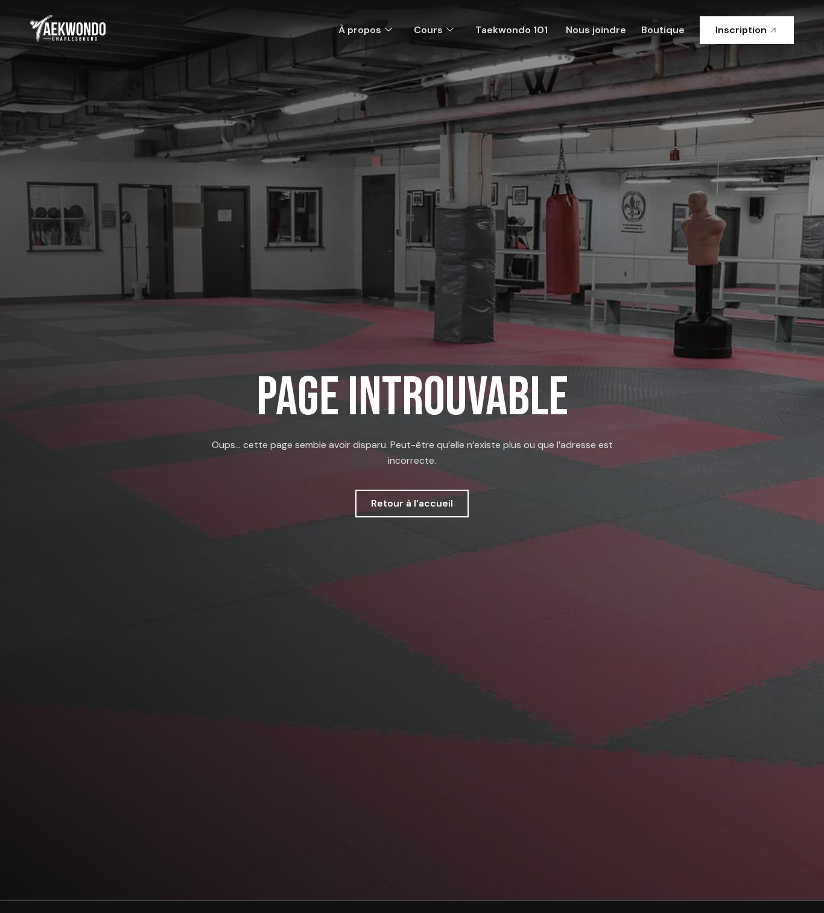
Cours (428, 30)
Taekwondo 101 (511, 30)
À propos (359, 30)
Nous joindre (596, 30)
